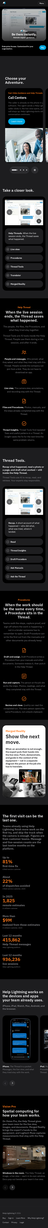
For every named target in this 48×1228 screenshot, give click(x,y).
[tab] (12, 170)
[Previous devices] (5, 1083)
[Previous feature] (9, 212)
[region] (24, 1050)
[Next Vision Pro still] (12, 1187)
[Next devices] (12, 1083)
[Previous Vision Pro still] (5, 1187)
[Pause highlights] (34, 170)
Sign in (11, 1218)
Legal (22, 1222)
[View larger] (39, 221)
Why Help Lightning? (36, 1218)
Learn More (20, 1218)
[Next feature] (38, 212)
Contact (6, 1222)
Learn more (16, 121)
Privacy (14, 1222)
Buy (4, 1218)
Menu (41, 3)
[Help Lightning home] (4, 3)
